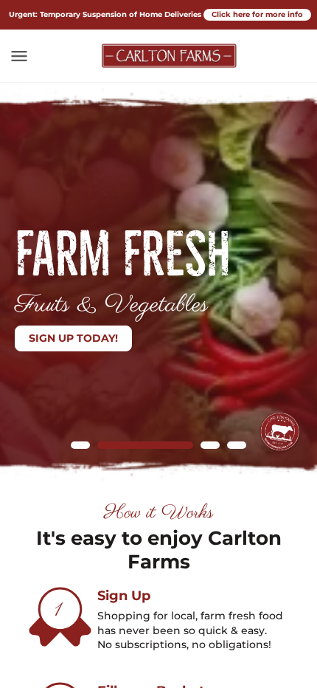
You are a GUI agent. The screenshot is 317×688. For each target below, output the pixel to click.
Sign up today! (73, 338)
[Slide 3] (210, 445)
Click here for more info (257, 14)
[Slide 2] (145, 445)
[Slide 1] (80, 445)
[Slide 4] (236, 445)
